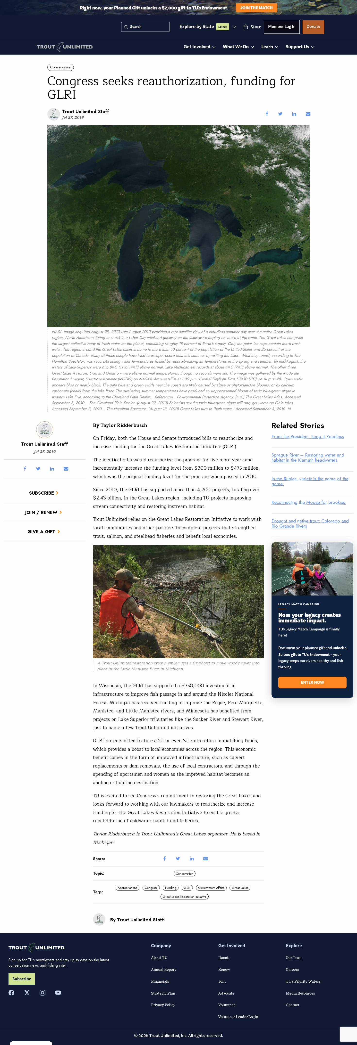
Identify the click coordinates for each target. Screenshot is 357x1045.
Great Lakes (240, 887)
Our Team (294, 957)
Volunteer (226, 1005)
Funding (170, 887)
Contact (292, 1005)
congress (151, 887)
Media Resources (300, 993)
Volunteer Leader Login (238, 1017)
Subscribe (41, 493)
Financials (160, 981)
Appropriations (127, 887)
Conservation (60, 67)
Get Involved (197, 47)
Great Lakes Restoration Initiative (184, 896)
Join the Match (256, 7)
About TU (159, 957)
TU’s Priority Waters (303, 981)
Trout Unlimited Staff (85, 111)
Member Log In (282, 27)
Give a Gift (41, 531)
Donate (313, 27)
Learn (267, 47)
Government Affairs (211, 887)
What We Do (236, 47)
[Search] (126, 27)
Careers (292, 969)
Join (222, 981)
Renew (224, 969)
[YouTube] (58, 993)
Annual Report (163, 969)
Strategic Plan (163, 993)
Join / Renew (41, 512)
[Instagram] (42, 993)
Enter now (312, 682)
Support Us (297, 47)
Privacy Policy (163, 1005)
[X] (27, 993)
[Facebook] (11, 993)
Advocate (226, 993)
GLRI (187, 887)
